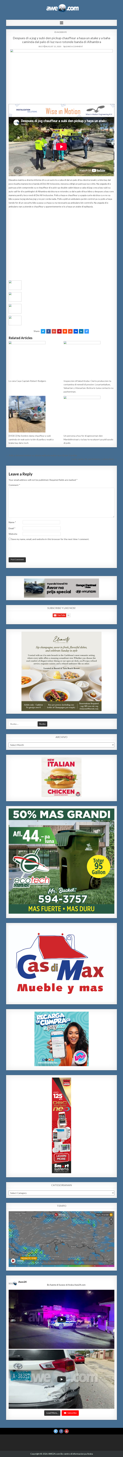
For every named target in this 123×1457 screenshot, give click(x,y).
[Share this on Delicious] (86, 331)
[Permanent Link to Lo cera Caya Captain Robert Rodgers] (34, 359)
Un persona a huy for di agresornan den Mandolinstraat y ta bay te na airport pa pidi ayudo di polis (88, 439)
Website (13, 533)
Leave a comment (74, 46)
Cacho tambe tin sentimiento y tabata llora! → (94, 459)
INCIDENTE (62, 32)
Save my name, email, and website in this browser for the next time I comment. (50, 539)
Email (12, 528)
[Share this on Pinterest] (59, 331)
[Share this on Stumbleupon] (70, 331)
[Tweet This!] (43, 331)
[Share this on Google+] (54, 331)
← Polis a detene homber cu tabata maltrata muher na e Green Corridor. (42, 455)
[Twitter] (56, 1431)
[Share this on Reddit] (65, 331)
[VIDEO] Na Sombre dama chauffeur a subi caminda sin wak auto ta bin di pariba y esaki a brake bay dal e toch (31, 439)
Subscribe (72, 1413)
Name (12, 522)
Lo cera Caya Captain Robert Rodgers (27, 381)
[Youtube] (67, 1431)
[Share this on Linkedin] (81, 331)
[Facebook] (61, 1431)
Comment (14, 485)
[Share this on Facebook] (48, 331)
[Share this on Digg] (76, 331)
